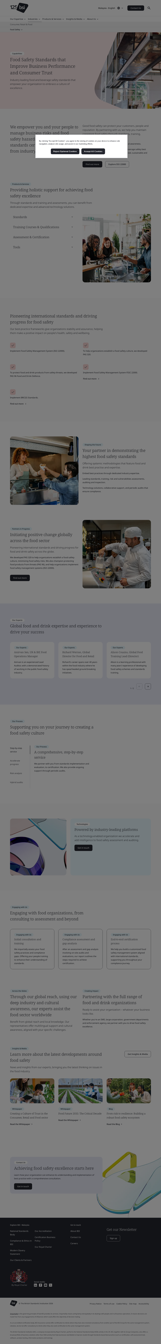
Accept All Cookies (93, 151)
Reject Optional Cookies (65, 151)
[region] (81, 146)
